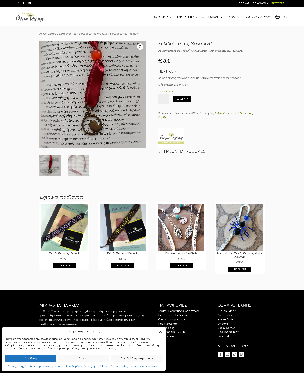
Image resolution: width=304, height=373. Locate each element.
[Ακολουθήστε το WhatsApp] (241, 354)
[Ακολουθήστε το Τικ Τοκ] (17, 3)
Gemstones (225, 315)
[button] (160, 332)
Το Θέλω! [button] (64, 266)
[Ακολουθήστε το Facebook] (23, 3)
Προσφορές (166, 328)
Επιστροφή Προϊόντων (173, 315)
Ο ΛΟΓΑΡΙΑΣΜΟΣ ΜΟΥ (256, 17)
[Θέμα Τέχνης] (171, 139)
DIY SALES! (233, 17)
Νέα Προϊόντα (167, 323)
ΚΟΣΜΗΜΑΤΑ (160, 17)
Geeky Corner (226, 328)
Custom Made (227, 311)
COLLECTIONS (210, 17)
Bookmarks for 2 (228, 332)
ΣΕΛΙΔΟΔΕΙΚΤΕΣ (185, 17)
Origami (223, 323)
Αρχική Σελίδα (47, 34)
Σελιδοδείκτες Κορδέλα (93, 34)
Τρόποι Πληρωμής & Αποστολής (179, 311)
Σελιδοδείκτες (67, 34)
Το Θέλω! (181, 99)
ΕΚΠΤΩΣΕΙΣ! (278, 3)
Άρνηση (83, 358)
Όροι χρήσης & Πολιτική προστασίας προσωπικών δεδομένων (45, 366)
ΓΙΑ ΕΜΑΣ (244, 3)
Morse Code (225, 319)
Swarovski (224, 336)
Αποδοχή (31, 358)
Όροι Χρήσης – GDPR (171, 332)
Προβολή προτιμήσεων (137, 358)
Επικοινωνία (166, 336)
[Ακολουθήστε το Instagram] (29, 3)
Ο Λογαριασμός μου (171, 319)
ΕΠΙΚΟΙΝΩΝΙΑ (260, 3)
